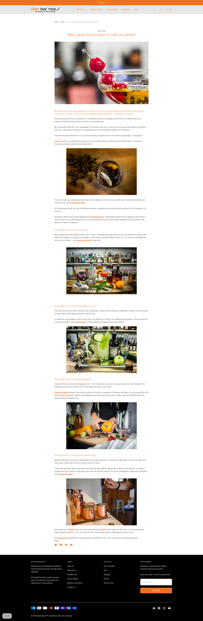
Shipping (107, 574)
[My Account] (161, 9)
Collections (112, 9)
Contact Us (71, 587)
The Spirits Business (65, 474)
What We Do (71, 570)
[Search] (154, 9)
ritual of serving (80, 322)
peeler (103, 529)
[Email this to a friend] (71, 544)
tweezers (71, 529)
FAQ (105, 570)
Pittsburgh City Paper (77, 202)
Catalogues (125, 9)
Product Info (95, 9)
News (136, 9)
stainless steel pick (84, 240)
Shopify (69, 616)
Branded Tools (72, 574)
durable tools (62, 538)
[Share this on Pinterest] (66, 544)
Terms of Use (108, 583)
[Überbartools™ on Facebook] (159, 608)
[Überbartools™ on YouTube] (169, 608)
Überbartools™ (42, 616)
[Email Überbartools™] (153, 608)
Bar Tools (81, 9)
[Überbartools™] (45, 9)
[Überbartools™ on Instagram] (164, 608)
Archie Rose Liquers (97, 217)
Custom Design (72, 578)
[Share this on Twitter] (56, 544)
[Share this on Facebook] (60, 544)
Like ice (57, 141)
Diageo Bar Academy (62, 392)
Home (56, 22)
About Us (70, 566)
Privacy (106, 578)
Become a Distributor (75, 583)
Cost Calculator (109, 566)
